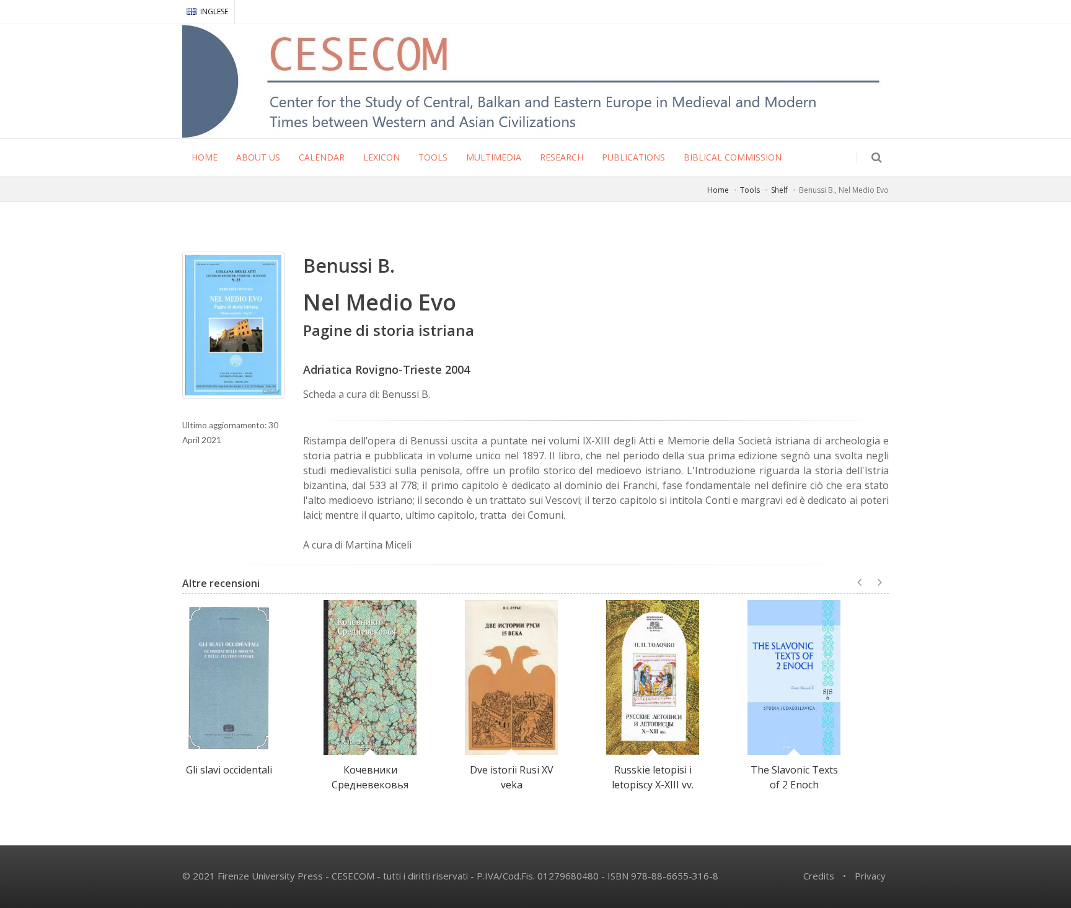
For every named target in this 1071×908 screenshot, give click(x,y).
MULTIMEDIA (493, 157)
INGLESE (214, 11)
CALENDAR (322, 157)
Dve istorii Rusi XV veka (511, 777)
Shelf (779, 190)
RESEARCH (561, 157)
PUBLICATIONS (633, 157)
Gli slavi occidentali (229, 770)
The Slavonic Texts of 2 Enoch (794, 777)
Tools (750, 190)
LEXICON (381, 157)
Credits (818, 876)
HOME (205, 157)
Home (718, 190)
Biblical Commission (733, 157)
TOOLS (432, 157)
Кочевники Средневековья (370, 777)
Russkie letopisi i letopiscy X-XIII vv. (653, 777)
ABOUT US (258, 157)
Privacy (870, 876)
